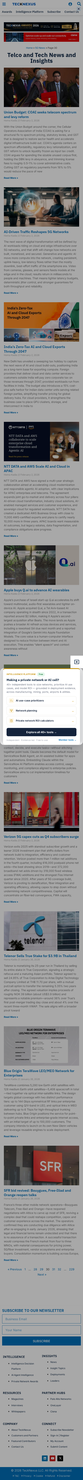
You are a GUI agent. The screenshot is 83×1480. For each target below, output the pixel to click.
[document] (41, 740)
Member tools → (67, 740)
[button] (78, 8)
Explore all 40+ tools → (41, 732)
